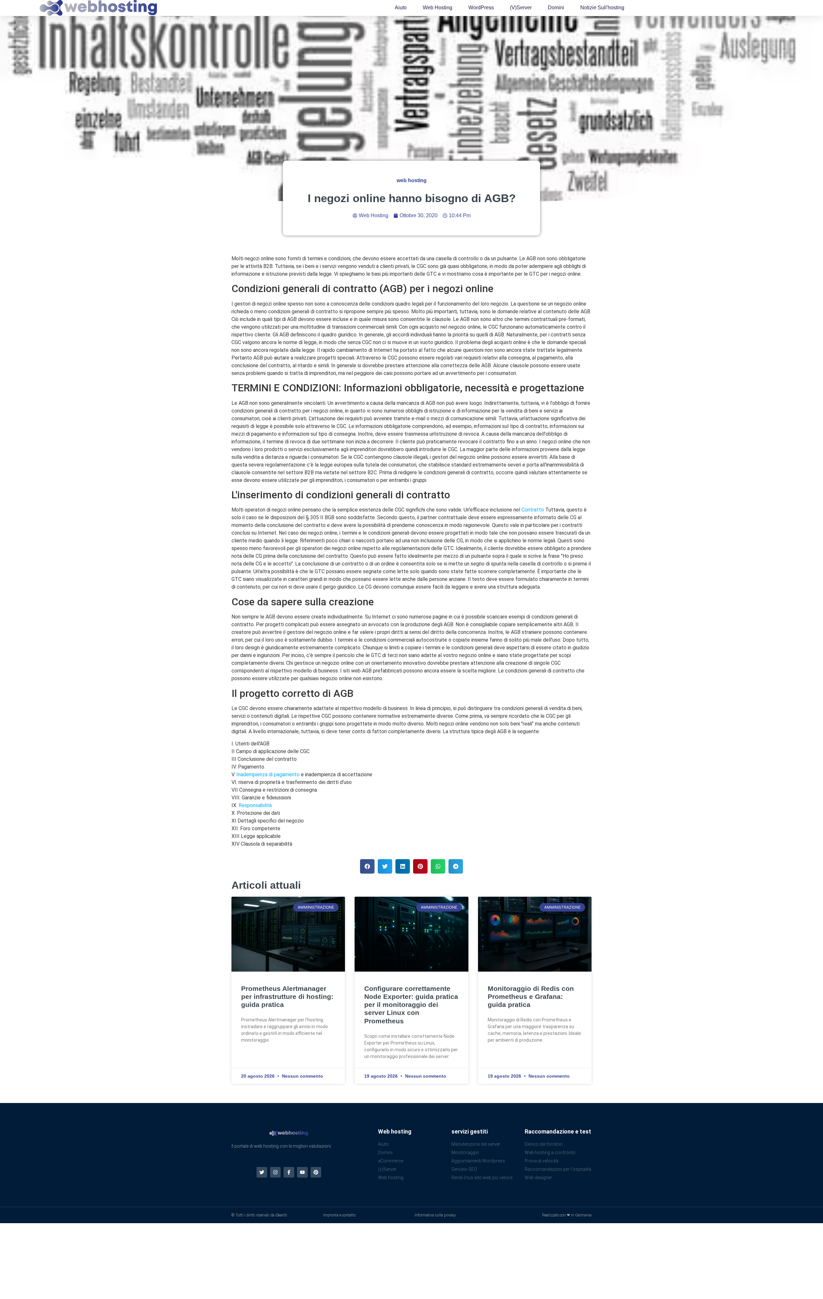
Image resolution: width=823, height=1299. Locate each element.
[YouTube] (302, 1172)
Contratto (532, 510)
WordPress (481, 7)
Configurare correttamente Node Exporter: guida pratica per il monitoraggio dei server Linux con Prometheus (411, 1005)
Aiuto (401, 7)
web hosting (412, 180)
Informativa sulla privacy (435, 1215)
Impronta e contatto (339, 1215)
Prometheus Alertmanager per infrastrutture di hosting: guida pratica (287, 996)
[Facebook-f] (289, 1172)
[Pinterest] (316, 1172)
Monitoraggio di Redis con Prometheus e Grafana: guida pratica (531, 996)
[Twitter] (262, 1172)
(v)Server (521, 7)
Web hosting (437, 7)
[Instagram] (275, 1172)
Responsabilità (255, 805)
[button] (367, 866)
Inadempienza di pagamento (268, 774)
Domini (556, 7)
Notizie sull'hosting (602, 7)
